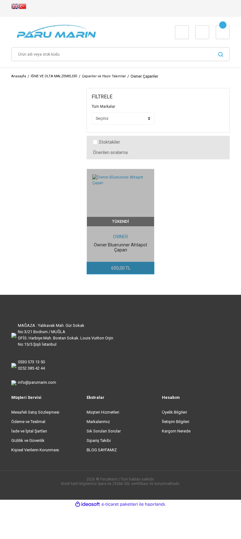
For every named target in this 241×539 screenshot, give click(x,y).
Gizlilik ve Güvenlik (28, 440)
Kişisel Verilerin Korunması (35, 450)
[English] (15, 8)
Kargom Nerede (176, 431)
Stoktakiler (109, 142)
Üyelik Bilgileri (174, 412)
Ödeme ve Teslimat (28, 421)
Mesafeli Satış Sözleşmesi (35, 412)
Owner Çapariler (144, 76)
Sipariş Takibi (99, 440)
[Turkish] (22, 8)
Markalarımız (98, 421)
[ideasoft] (87, 504)
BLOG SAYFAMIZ (102, 450)
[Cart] (223, 32)
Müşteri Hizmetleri (103, 412)
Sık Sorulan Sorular (104, 431)
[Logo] (76, 32)
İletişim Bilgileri (175, 421)
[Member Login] (202, 32)
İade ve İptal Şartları (29, 431)
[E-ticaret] (119, 504)
